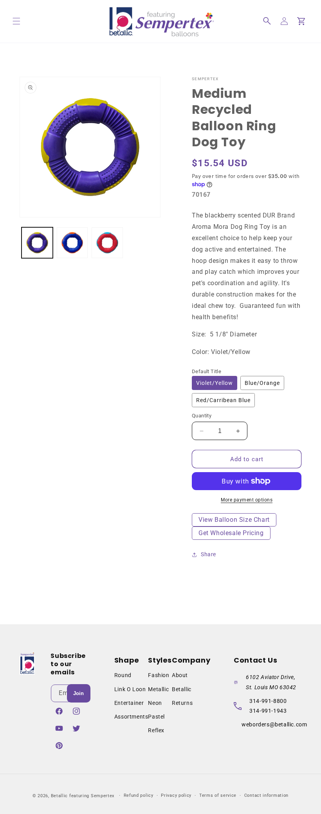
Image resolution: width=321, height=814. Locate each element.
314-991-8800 (268, 701)
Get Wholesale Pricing (231, 533)
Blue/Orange (262, 383)
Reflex (156, 730)
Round (123, 675)
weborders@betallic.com (274, 724)
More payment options (246, 500)
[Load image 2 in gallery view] (72, 243)
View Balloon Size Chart (234, 519)
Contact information (266, 795)
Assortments (131, 716)
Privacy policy (176, 795)
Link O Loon (130, 689)
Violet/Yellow (214, 383)
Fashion (158, 675)
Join (78, 693)
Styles (160, 660)
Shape (126, 660)
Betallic (181, 689)
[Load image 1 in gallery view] (37, 243)
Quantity (201, 416)
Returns (182, 703)
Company (191, 660)
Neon (155, 703)
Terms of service (217, 795)
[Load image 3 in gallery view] (107, 243)
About (180, 675)
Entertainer (129, 703)
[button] (16, 21)
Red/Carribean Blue (223, 400)
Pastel (156, 716)
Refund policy (138, 795)
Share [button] (208, 554)
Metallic (158, 689)
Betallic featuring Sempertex (83, 795)
